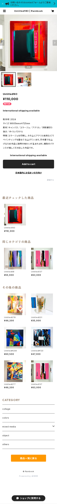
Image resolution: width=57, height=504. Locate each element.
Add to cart (28, 164)
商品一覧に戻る (28, 458)
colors (5, 418)
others (5, 444)
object (5, 435)
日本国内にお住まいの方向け (28, 172)
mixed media (9, 426)
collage (6, 409)
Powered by (25, 476)
